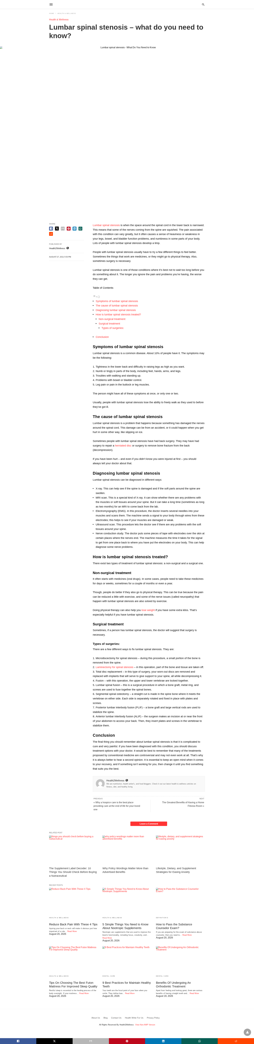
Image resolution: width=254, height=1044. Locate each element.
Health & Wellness (66, 13)
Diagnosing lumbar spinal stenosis (116, 310)
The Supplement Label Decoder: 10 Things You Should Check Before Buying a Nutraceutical (73, 872)
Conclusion (102, 336)
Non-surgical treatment (112, 319)
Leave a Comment (149, 823)
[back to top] (247, 1032)
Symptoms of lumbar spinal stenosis (117, 301)
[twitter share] (57, 229)
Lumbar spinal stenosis (107, 225)
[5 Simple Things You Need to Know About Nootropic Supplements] (126, 901)
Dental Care (108, 976)
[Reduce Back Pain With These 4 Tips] (73, 901)
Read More (72, 931)
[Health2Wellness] (127, 4)
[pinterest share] (69, 229)
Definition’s (162, 917)
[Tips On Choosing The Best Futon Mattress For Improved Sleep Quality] (73, 959)
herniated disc (123, 445)
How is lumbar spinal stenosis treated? (118, 314)
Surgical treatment (109, 323)
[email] (91, 1041)
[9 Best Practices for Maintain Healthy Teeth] (126, 959)
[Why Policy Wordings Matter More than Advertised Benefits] (126, 850)
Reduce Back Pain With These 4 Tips (73, 924)
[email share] (63, 229)
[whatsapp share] (80, 229)
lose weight (148, 610)
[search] (203, 4)
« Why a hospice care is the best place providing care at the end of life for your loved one (116, 806)
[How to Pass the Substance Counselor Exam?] (180, 901)
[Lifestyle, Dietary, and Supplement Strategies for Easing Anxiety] (180, 850)
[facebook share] (51, 229)
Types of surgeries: (113, 328)
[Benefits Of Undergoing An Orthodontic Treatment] (180, 959)
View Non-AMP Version (145, 1025)
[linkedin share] (74, 229)
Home (51, 13)
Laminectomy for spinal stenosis (114, 667)
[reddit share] (51, 234)
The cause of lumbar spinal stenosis (117, 305)
